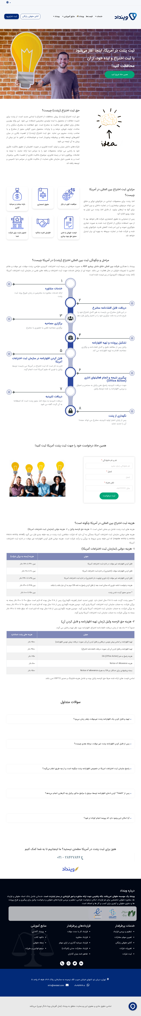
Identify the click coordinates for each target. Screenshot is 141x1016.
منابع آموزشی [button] (69, 16)
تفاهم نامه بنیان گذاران (78, 954)
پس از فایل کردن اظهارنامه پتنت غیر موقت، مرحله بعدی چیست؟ (101, 743)
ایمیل (109, 471)
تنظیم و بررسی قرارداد (122, 931)
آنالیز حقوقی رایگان (30, 16)
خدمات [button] (99, 16)
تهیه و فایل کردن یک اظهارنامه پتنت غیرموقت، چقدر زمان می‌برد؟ (101, 719)
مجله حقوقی (38, 942)
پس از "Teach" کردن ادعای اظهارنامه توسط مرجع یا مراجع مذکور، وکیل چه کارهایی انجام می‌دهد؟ (87, 793)
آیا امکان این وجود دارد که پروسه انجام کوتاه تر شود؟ (106, 818)
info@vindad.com (56, 985)
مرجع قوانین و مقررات (34, 948)
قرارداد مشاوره (82, 937)
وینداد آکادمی (38, 931)
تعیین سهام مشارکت (123, 937)
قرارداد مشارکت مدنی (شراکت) (75, 948)
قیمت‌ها (89, 16)
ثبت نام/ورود (11, 16)
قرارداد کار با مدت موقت (77, 931)
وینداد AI (80, 16)
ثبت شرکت (127, 954)
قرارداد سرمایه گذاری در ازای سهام (73, 942)
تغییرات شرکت (126, 948)
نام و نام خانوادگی (109, 460)
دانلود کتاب (39, 937)
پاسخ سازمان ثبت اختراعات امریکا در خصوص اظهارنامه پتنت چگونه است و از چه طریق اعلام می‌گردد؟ (85, 768)
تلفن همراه (109, 482)
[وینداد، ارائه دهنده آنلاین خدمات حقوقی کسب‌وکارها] (70, 866)
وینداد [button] (56, 16)
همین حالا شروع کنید (119, 74)
